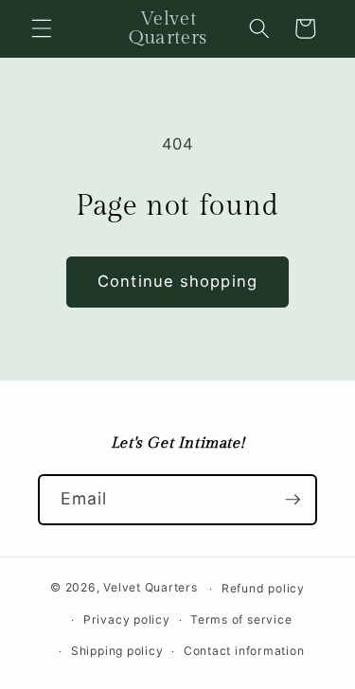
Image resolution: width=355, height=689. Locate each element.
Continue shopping (177, 281)
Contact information (244, 651)
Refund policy (263, 588)
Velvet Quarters (150, 588)
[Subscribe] (292, 499)
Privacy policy (126, 619)
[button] (41, 28)
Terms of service (241, 619)
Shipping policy (117, 651)
